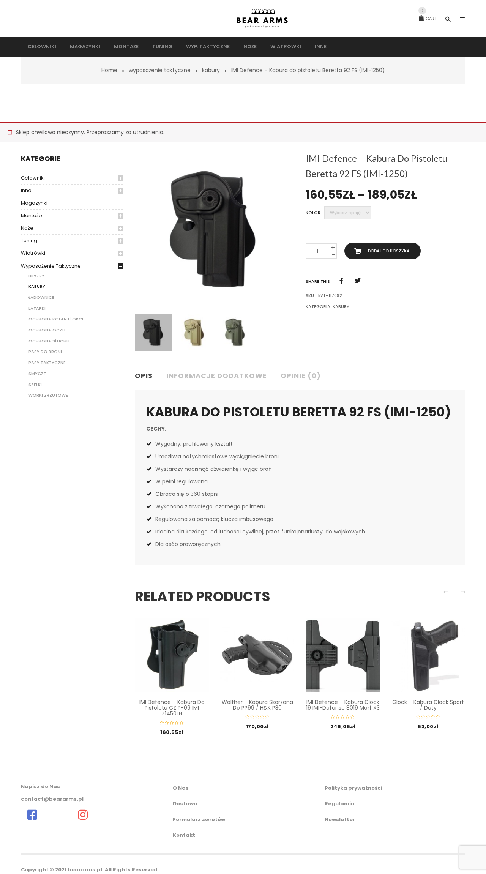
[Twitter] (358, 280)
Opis (144, 375)
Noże (27, 228)
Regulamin (339, 803)
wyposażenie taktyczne (160, 70)
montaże (31, 215)
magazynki (34, 203)
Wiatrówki (33, 253)
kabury (211, 70)
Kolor (313, 213)
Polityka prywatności (353, 788)
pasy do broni (45, 352)
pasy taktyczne (47, 363)
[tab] (147, 376)
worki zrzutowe (48, 395)
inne (26, 190)
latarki (37, 308)
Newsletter (340, 819)
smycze (37, 374)
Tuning (29, 240)
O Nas (181, 788)
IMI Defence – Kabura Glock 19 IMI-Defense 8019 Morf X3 (343, 705)
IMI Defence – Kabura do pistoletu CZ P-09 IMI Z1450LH (172, 708)
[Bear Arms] (32, 814)
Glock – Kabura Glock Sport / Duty (428, 705)
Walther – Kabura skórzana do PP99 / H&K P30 (257, 705)
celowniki (33, 177)
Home (109, 70)
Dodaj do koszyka (388, 251)
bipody (36, 276)
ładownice (41, 297)
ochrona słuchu (48, 341)
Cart (428, 19)
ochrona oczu (46, 330)
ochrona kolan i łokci (55, 319)
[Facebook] (341, 280)
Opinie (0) (301, 375)
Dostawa (185, 803)
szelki (35, 385)
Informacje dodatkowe (216, 375)
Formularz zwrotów (199, 819)
